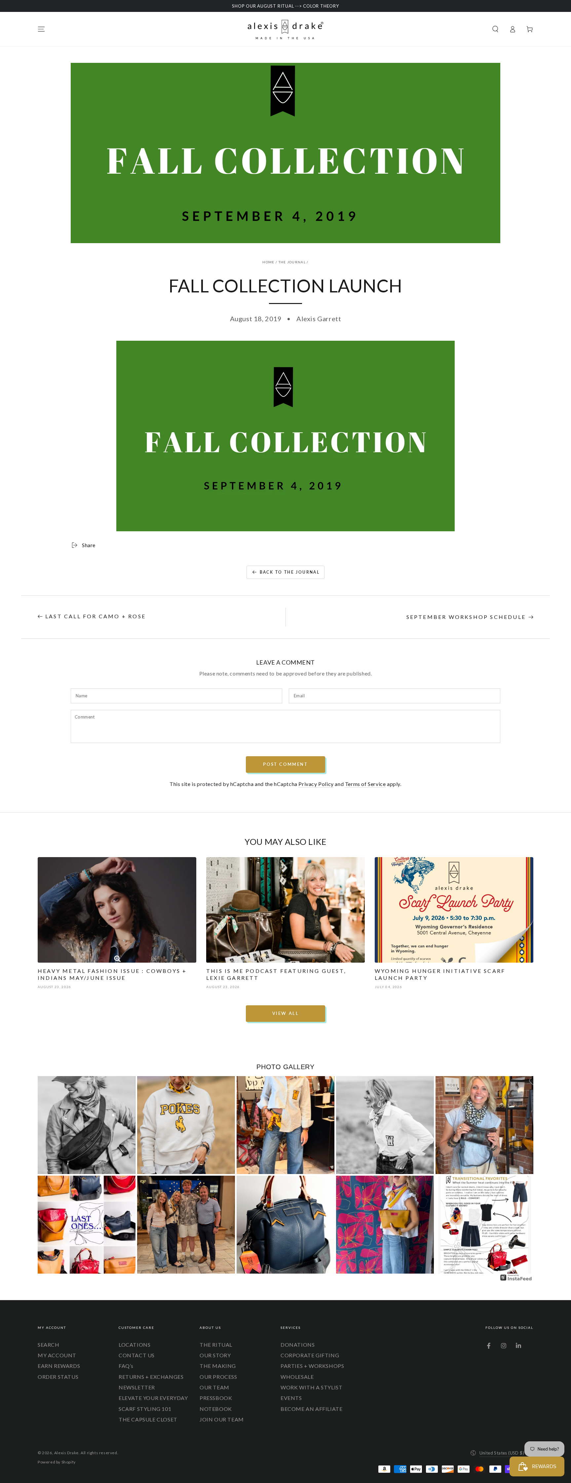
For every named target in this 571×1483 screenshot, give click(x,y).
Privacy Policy (315, 784)
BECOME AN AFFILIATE (311, 1409)
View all (285, 1013)
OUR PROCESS (218, 1377)
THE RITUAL (216, 1344)
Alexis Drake (66, 1452)
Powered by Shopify (57, 1462)
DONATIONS (298, 1344)
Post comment (285, 764)
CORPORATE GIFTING (310, 1355)
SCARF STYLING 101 (145, 1409)
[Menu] (41, 29)
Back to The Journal (290, 572)
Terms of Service (365, 784)
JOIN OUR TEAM (222, 1419)
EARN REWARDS (59, 1366)
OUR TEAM (214, 1387)
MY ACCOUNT (57, 1355)
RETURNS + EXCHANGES (151, 1377)
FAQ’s (126, 1366)
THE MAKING (218, 1366)
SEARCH (48, 1344)
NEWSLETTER (137, 1387)
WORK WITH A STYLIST (311, 1387)
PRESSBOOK (216, 1398)
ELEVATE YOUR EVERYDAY (153, 1398)
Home (268, 262)
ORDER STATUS (58, 1377)
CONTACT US (137, 1355)
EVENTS (291, 1398)
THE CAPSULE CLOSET (148, 1419)
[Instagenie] (516, 1280)
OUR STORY (215, 1355)
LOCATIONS (134, 1344)
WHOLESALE (297, 1377)
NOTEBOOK (216, 1409)
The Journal (292, 262)
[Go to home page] (285, 29)
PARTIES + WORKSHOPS (312, 1366)
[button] (495, 29)
